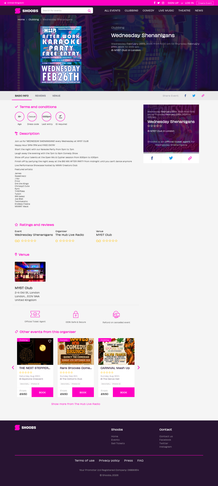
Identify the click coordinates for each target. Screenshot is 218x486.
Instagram (165, 446)
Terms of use (84, 460)
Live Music (166, 10)
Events (115, 439)
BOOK (42, 392)
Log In (189, 2)
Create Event (205, 3)
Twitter (163, 443)
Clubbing (131, 10)
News (199, 10)
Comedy (148, 10)
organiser (68, 332)
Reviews (40, 95)
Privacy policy (109, 460)
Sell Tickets (118, 443)
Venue (56, 95)
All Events (112, 10)
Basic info (22, 95)
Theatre (184, 10)
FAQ (140, 460)
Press (128, 460)
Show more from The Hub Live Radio (75, 403)
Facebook (165, 439)
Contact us (166, 436)
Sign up (173, 2)
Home (21, 19)
